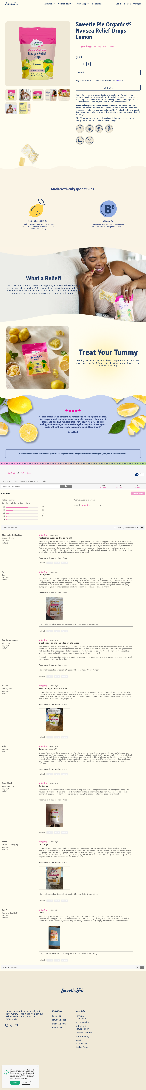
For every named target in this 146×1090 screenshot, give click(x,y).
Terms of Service (84, 1032)
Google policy (22, 1078)
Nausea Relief (59, 1020)
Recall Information (82, 1041)
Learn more (14, 1078)
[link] (11, 473)
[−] (78, 64)
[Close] (37, 1067)
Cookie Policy (82, 1047)
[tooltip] (139, 474)
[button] (127, 4)
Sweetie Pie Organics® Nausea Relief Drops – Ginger (78, 624)
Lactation (56, 1016)
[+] (88, 64)
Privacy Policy (82, 1022)
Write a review (108, 46)
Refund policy (82, 1036)
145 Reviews (26, 473)
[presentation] (54, 608)
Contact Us (97, 3)
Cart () (137, 4)
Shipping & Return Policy (82, 1027)
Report (64, 563)
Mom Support (83, 3)
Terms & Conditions (81, 1017)
